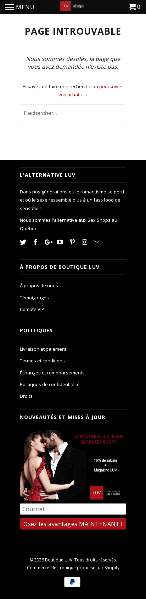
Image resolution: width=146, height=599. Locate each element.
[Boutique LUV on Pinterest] (73, 242)
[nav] (20, 7)
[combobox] (73, 112)
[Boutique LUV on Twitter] (24, 242)
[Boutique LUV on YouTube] (60, 242)
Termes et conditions (42, 360)
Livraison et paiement (43, 349)
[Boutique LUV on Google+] (48, 242)
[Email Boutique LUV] (98, 242)
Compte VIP (32, 309)
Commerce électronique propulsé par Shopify (73, 568)
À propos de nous (39, 285)
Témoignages (34, 297)
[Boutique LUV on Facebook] (36, 242)
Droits (26, 396)
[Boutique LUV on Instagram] (85, 242)
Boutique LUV (58, 560)
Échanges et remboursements (52, 372)
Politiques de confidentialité (50, 384)
